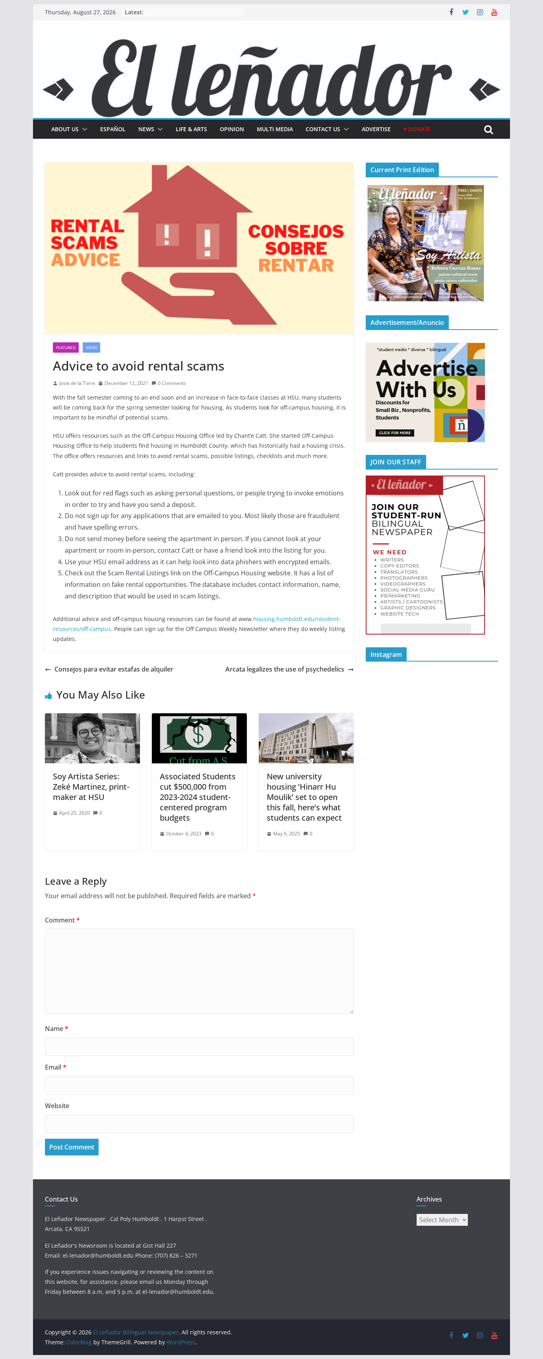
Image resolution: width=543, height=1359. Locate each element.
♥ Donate (417, 129)
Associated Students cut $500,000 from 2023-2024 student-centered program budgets (198, 797)
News (146, 129)
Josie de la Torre (77, 383)
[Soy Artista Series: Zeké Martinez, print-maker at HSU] (92, 718)
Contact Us (323, 129)
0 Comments (172, 383)
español (113, 129)
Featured (66, 347)
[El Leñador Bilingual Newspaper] (271, 45)
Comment (62, 920)
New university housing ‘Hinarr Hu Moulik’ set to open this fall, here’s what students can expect (304, 797)
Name (56, 1028)
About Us (65, 129)
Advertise (376, 129)
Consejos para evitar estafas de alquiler (113, 669)
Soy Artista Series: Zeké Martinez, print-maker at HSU (91, 786)
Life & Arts (191, 129)
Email (55, 1067)
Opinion (232, 129)
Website (57, 1105)
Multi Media (275, 129)
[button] (83, 129)
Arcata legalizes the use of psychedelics (284, 669)
